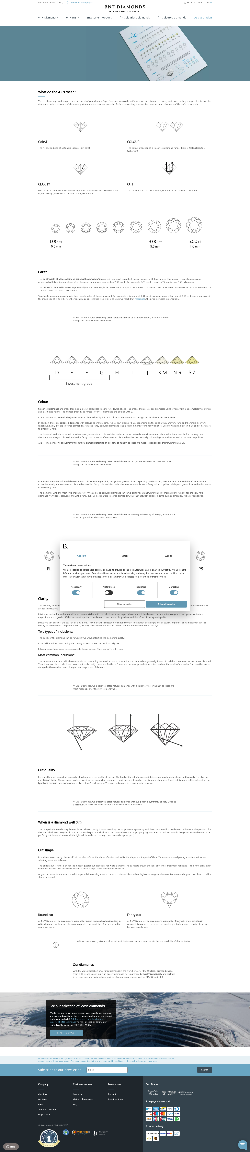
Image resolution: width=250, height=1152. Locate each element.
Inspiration (113, 1094)
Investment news (116, 1099)
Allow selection (124, 604)
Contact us (78, 1094)
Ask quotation (203, 18)
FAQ (61, 2)
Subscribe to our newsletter (59, 1069)
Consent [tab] (81, 556)
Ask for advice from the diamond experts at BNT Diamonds (77, 1020)
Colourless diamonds (137, 18)
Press (40, 1104)
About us (42, 1094)
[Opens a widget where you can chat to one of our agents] (11, 1147)
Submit (204, 1069)
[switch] (109, 592)
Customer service (47, 2)
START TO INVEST (66, 1033)
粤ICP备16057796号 (61, 1125)
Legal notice (44, 1114)
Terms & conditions (47, 1109)
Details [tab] (125, 556)
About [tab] (168, 556)
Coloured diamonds (174, 18)
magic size (140, 299)
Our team (42, 1099)
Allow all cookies (166, 604)
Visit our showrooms (83, 1099)
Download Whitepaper (81, 2)
